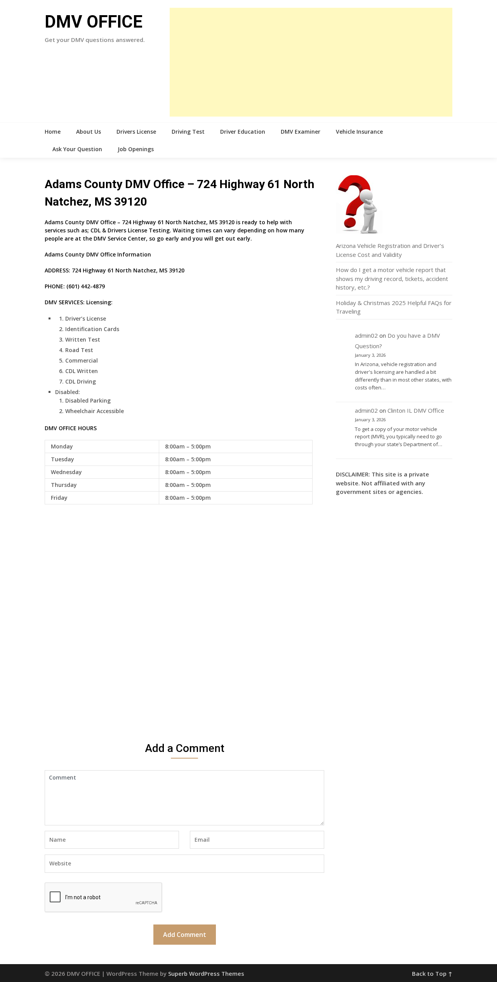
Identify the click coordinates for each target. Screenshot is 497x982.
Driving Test (188, 131)
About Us (88, 131)
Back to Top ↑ (432, 973)
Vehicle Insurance (359, 131)
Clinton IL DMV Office (416, 410)
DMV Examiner (300, 131)
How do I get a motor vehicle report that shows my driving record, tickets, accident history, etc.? (392, 278)
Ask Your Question (77, 149)
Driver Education (242, 131)
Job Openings (136, 149)
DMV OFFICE (93, 22)
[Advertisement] (311, 62)
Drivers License (136, 131)
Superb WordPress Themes (206, 973)
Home (53, 131)
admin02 (366, 335)
